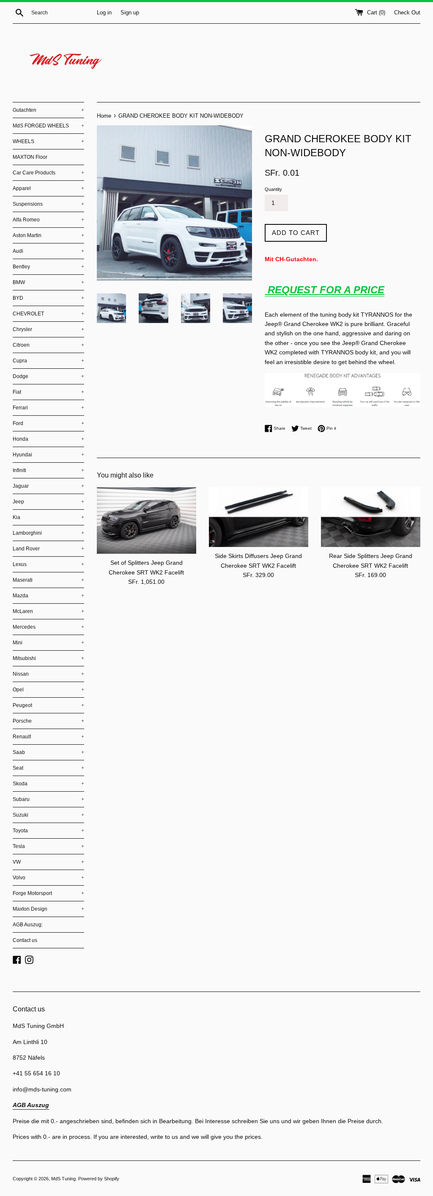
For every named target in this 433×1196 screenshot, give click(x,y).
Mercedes (48, 627)
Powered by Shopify (98, 1178)
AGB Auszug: (28, 925)
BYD (48, 298)
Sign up (130, 13)
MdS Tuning (63, 1178)
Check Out (407, 13)
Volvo (48, 878)
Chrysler (48, 329)
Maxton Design (48, 909)
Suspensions (48, 204)
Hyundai (48, 455)
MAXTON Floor (30, 157)
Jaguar (48, 486)
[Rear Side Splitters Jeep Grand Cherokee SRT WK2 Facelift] (370, 517)
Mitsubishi (48, 658)
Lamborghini (48, 533)
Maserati (48, 580)
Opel (48, 690)
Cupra (48, 361)
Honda (48, 439)
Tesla (48, 846)
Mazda (48, 596)
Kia (48, 517)
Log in (104, 13)
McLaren (48, 611)
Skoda (48, 784)
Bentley (48, 267)
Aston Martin (48, 235)
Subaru (48, 799)
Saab (48, 752)
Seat (48, 768)
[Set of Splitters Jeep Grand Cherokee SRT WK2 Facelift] (146, 520)
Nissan (48, 674)
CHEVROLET (48, 314)
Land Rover (48, 549)
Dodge (48, 376)
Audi (48, 251)
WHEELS (48, 141)
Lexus (48, 564)
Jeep (48, 502)
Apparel (48, 188)
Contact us (25, 940)
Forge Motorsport (48, 893)
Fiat (48, 392)
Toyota (48, 831)
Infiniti (48, 470)
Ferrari (48, 408)
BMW (48, 282)
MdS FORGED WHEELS (48, 126)
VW (48, 862)
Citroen (48, 345)
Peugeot (48, 705)
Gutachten (48, 110)
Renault (48, 737)
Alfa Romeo (48, 220)
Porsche (48, 721)
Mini (48, 643)
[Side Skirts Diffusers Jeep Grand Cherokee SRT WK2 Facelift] (258, 517)
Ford (48, 423)
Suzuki (48, 815)
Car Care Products (48, 173)
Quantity (273, 189)
